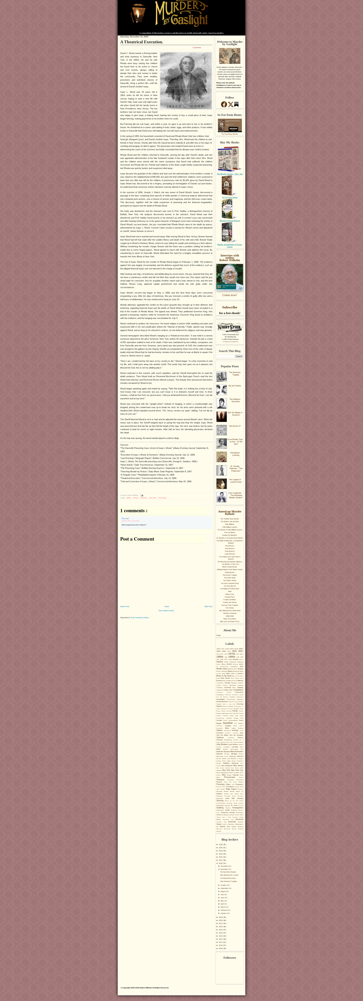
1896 (241, 657)
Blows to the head (224, 676)
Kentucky (220, 740)
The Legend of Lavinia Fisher (235, 480)
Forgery (219, 715)
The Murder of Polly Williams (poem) (229, 530)
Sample (237, 794)
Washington (231, 824)
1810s (236, 649)
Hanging (144, 498)
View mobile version (166, 611)
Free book (239, 715)
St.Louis (240, 805)
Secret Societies (237, 796)
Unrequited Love (229, 819)
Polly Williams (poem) (229, 527)
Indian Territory (237, 728)
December (224, 866)
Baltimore (230, 669)
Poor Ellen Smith (229, 578)
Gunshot (228, 723)
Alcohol (230, 664)
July (222, 894)
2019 (221, 917)
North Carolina (234, 772)
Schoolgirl (228, 796)
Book (223, 678)
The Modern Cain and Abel (230, 521)
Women (235, 829)
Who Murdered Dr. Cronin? (229, 875)
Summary (234, 810)
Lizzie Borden (233, 744)
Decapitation (221, 699)
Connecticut (239, 692)
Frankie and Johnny (230, 602)
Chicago (227, 683)
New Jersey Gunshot (223, 768)
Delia (229, 591)
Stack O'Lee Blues (229, 619)
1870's (222, 654)
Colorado (219, 690)
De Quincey (224, 697)
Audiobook (235, 666)
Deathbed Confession (236, 697)
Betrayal (225, 671)
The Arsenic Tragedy (229, 575)
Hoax (236, 726)
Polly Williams (229, 524)
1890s (232, 656)
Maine (219, 749)
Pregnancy (239, 784)
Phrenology (240, 779)
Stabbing (220, 808)
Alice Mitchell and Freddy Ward (229, 610)
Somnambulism (221, 803)
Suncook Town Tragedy (229, 605)
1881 (226, 657)
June (222, 897)
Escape (231, 706)
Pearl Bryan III (230, 551)
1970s (226, 659)
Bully (224, 680)
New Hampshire (227, 765)
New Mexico (235, 768)
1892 (238, 657)
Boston (228, 678)
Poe (231, 782)
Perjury (241, 777)
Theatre (237, 815)
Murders (219, 763)
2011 (221, 942)
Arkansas (236, 664)
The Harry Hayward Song (230, 583)
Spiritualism (220, 805)
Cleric (234, 687)
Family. (241, 711)
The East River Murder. (228, 872)
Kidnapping (228, 740)
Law (231, 742)
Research (240, 789)
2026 (221, 844)
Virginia (219, 824)
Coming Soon (228, 690)
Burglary (229, 680)
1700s (223, 649)
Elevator (226, 706)
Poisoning (162, 498)
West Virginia (232, 826)
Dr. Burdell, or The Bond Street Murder (230, 538)
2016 (221, 926)
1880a (241, 654)
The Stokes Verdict (229, 580)
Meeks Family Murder (229, 567)
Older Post (208, 607)
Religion (234, 789)
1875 (237, 654)
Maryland (226, 751)
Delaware (240, 699)
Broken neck (239, 678)
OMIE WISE (230, 616)
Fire (237, 713)
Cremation (235, 694)
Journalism (233, 737)
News (218, 772)
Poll (234, 784)
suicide (228, 810)
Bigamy (230, 671)
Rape (228, 789)
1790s (227, 649)
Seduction (220, 798)
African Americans (230, 662)
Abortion (236, 659)
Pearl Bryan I (229, 546)
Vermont (240, 822)
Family (136, 498)
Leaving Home (230, 597)
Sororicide (230, 803)
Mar (242, 749)
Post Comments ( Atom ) (140, 618)
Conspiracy (220, 694)
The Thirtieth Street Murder (229, 519)
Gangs (237, 718)
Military (241, 754)
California (240, 680)
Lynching (236, 747)
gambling (230, 718)
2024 (221, 851)
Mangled (226, 749)
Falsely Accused (226, 711)
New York (153, 498)
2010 (221, 945)
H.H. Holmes (238, 723)
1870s (232, 653)
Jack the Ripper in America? (234, 413)
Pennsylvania (231, 777)
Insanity (236, 730)
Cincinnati (228, 687)
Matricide (220, 754)
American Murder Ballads (229, 513)
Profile (218, 635)
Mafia (241, 747)
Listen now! (229, 295)
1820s (241, 649)
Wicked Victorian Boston (230, 221)
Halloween (220, 726)
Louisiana (227, 747)
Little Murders (222, 744)
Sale (232, 794)
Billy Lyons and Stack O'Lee (229, 621)
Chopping (240, 685)
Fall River (236, 709)
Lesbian (240, 742)
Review (227, 791)
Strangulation (237, 808)
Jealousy (222, 737)
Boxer (233, 678)
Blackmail (236, 671)
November (224, 869)
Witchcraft (228, 829)
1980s (231, 659)
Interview (236, 733)
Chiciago (234, 683)
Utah (226, 822)
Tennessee (239, 812)
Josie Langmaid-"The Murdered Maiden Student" (235, 495)
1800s (232, 649)
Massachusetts (236, 751)
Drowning (240, 704)
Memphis (227, 754)
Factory (230, 709)
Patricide (236, 775)
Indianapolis (228, 730)
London (240, 744)
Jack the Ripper (222, 735)
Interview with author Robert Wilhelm (229, 258)
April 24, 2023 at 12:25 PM (130, 521)
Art (218, 666)
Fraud (232, 715)
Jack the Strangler (236, 735)
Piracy (226, 782)
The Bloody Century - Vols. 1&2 (230, 174)
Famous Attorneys (222, 713)
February (224, 910)
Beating (240, 669)
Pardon (230, 775)
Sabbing (227, 794)
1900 (222, 659)
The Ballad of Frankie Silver (229, 589)
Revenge (220, 791)
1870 (218, 654)
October (224, 885)
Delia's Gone (229, 594)
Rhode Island (235, 791)
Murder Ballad (227, 761)
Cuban (241, 694)
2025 (221, 848)
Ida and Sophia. (234, 386)
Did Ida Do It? (235, 426)
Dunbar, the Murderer (229, 535)
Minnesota (220, 756)
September (225, 888)
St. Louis (234, 805)
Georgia (219, 720)
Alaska (218, 664)
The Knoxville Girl (230, 586)
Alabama (240, 662)
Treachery (235, 817)
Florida (241, 713)
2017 (221, 923)
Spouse (228, 805)
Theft (241, 815)
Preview (219, 786)
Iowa (241, 733)
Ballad (225, 669)
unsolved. (220, 822)
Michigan (235, 754)
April (222, 904)
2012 (221, 939)
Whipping (240, 826)
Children (219, 685)
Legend (235, 742)
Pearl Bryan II (229, 548)
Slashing (220, 801)
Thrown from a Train (224, 817)
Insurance (220, 733)
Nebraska (236, 763)
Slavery (227, 801)
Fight (234, 713)
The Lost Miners (229, 532)
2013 (221, 936)
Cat (123, 518)
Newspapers (225, 772)
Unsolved (239, 819)
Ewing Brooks (230, 572)
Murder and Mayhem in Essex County (229, 246)
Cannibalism (220, 683)
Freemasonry (221, 718)
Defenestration (232, 699)
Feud (230, 713)
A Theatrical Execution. (141, 41)
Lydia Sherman (230, 554)
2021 (221, 860)
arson (241, 664)
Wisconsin (220, 829)
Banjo (236, 669)
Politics (229, 784)
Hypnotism (220, 728)
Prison (224, 786)
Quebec (223, 789)
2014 (221, 933)
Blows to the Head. (237, 676)
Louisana (219, 747)
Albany (224, 664)
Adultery (220, 662)
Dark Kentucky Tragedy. (228, 881)
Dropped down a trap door (226, 704)
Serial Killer (231, 798)
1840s (224, 651)
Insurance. (229, 733)
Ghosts (226, 720)
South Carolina (238, 803)
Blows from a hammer (234, 673)
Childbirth (240, 683)
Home (166, 607)
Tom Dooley (230, 608)
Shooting (240, 798)
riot (242, 791)
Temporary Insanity (228, 812)
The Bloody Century (228, 815)
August (223, 891)
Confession (221, 692)
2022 (221, 857)
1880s (220, 656)
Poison (241, 782)
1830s (219, 651)
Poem (236, 782)
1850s (128, 498)
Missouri (240, 756)
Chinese (226, 685)
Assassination (225, 666)
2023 (221, 854)
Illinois (228, 728)
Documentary (239, 701)
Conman (230, 692)
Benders (219, 671)
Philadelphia (221, 779)
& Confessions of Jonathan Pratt (230, 341)
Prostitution (230, 786)
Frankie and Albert (229, 599)
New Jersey (238, 765)
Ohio (224, 775)
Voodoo (224, 824)
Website (223, 826)
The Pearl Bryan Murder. (229, 134)
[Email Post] (141, 495)
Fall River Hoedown (230, 613)
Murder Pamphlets (237, 761)
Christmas (220, 687)
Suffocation (220, 810)
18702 (226, 654)
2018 (221, 920)
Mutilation (227, 763)
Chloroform (233, 685)
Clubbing (240, 687)
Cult (218, 697)
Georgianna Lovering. (235, 454)
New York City (237, 770)
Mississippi (233, 756)
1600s (218, 649)
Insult (241, 730)
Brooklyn (219, 680)
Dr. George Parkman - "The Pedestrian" (236, 468)
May (222, 901)
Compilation (238, 690)
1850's (229, 651)
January (224, 913)
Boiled (218, 678)
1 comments (196, 47)
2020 (221, 863)
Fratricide (226, 715)
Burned (234, 680)
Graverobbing (234, 720)
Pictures (220, 782)
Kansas (240, 737)
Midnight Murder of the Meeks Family (229, 569)
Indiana (220, 730)
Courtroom (228, 694)
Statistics (228, 808)
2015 (221, 930)
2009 (221, 948)
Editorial (219, 706)
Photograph (232, 779)
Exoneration (238, 706)
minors (226, 756)
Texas (218, 815)
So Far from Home (229, 197)
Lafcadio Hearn (225, 742)
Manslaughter (235, 749)
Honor (241, 726)
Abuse (241, 659)
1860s (240, 651)
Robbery (220, 794)
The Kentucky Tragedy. (235, 373)
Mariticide (219, 751)
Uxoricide (233, 822)
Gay (241, 718)
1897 (218, 659)
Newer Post (124, 607)
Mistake (219, 758)
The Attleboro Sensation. (234, 400)
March (223, 907)
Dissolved (232, 701)
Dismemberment (222, 701)
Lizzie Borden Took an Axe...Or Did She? (235, 441)
